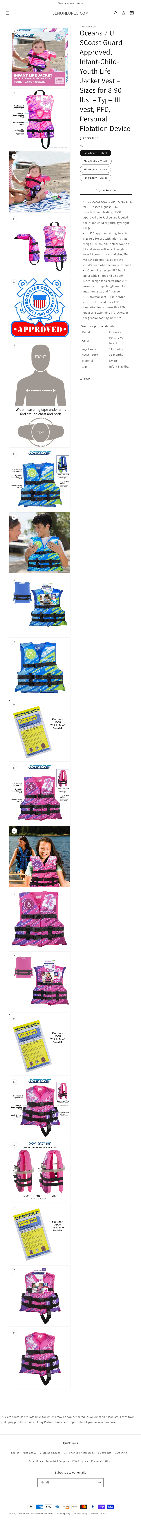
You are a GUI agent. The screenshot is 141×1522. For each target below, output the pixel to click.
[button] (8, 13)
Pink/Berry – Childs (96, 177)
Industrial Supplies (57, 1461)
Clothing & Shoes (50, 1452)
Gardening (121, 1452)
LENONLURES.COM (25, 1513)
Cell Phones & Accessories (79, 1452)
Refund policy (63, 1513)
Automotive (30, 1452)
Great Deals (36, 1461)
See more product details (97, 326)
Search (15, 1452)
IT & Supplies (80, 1461)
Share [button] (87, 378)
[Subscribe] (99, 1482)
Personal (96, 1461)
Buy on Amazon (106, 190)
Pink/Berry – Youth (95, 169)
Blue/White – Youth (96, 161)
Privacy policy (80, 1513)
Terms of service (98, 1513)
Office (108, 1461)
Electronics (104, 1452)
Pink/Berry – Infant (95, 153)
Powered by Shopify (44, 1513)
